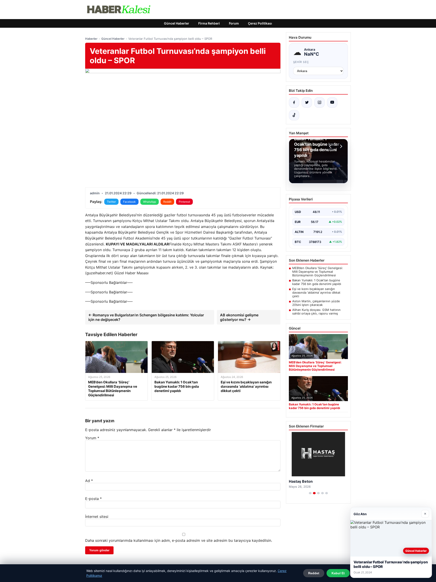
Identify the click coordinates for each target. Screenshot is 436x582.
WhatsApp (149, 201)
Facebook (129, 201)
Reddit (167, 201)
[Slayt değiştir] (310, 493)
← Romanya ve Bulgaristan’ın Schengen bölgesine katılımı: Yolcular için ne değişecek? (146, 317)
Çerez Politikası (260, 23)
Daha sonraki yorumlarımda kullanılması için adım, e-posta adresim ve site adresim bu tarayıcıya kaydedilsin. (178, 540)
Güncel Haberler (176, 23)
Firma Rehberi (209, 23)
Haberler (91, 38)
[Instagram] (319, 102)
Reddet (313, 573)
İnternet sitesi (96, 516)
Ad (89, 480)
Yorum (92, 438)
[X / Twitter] (307, 102)
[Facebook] (294, 102)
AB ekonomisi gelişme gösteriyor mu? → (239, 317)
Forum (234, 23)
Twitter (111, 201)
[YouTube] (332, 102)
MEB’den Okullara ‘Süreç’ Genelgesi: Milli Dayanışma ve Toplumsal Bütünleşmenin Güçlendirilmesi (317, 271)
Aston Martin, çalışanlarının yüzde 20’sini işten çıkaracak (316, 303)
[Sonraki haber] (340, 146)
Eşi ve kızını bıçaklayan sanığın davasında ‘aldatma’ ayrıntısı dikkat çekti (316, 292)
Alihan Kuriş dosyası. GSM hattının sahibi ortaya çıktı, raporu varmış (316, 311)
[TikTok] (294, 115)
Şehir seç (301, 62)
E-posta (93, 498)
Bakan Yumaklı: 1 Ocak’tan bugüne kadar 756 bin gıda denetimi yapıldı (316, 282)
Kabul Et (338, 573)
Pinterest (184, 201)
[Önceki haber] (331, 146)
